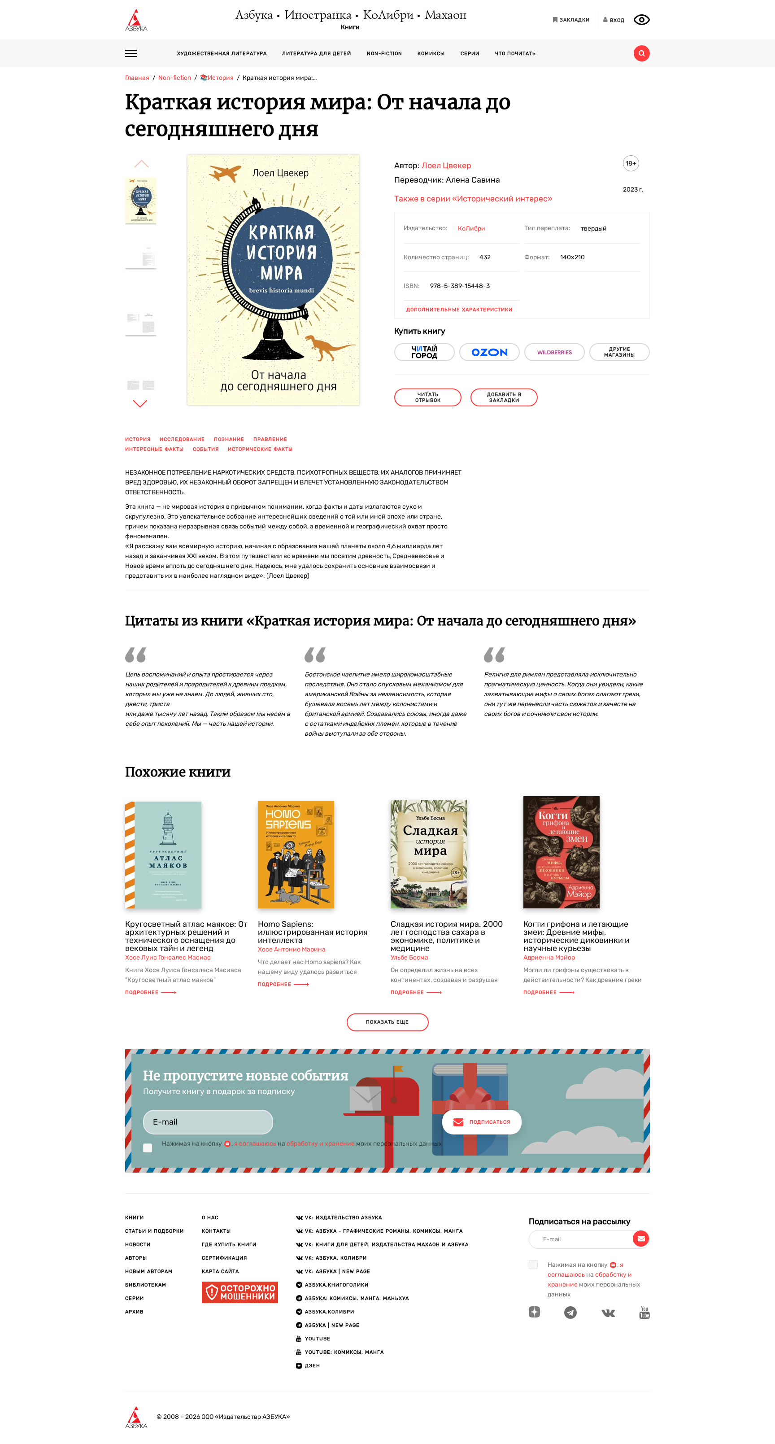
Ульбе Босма (409, 957)
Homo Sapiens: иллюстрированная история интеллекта (313, 932)
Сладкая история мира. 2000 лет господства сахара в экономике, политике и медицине (447, 936)
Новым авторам (149, 1271)
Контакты (216, 1231)
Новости (138, 1245)
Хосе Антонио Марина (292, 949)
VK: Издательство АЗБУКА (343, 1218)
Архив (134, 1312)
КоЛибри (387, 15)
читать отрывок (428, 397)
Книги (350, 27)
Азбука (254, 15)
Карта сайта (220, 1271)
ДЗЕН (312, 1366)
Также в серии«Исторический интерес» (473, 199)
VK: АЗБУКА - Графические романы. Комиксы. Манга (384, 1231)
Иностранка (317, 15)
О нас (210, 1218)
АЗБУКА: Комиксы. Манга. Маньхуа (357, 1298)
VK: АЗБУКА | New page (337, 1271)
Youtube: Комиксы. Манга (344, 1352)
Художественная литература (222, 54)
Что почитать (515, 53)
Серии (470, 53)
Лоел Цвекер (446, 165)
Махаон (445, 15)
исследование (182, 439)
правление (270, 439)
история (138, 439)
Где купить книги (229, 1245)
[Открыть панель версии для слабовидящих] (642, 20)
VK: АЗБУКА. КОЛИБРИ (336, 1258)
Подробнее (142, 992)
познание (229, 439)
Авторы (136, 1258)
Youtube (318, 1339)
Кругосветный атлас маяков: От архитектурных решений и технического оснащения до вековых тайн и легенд (186, 936)
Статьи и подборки (154, 1231)
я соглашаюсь (255, 1143)
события (206, 449)
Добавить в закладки (504, 397)
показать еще (387, 1022)
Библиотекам (145, 1285)
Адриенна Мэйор (549, 957)
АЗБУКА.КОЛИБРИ (329, 1312)
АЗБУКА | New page (332, 1325)
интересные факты (154, 449)
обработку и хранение (321, 1143)
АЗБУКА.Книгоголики (337, 1285)
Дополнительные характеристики (459, 310)
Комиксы (431, 54)
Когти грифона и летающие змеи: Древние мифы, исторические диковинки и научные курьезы (576, 936)
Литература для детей (316, 54)
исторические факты (260, 449)
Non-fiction (384, 54)
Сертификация (224, 1258)
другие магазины (619, 352)
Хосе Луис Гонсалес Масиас (168, 957)
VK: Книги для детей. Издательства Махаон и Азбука (387, 1245)
